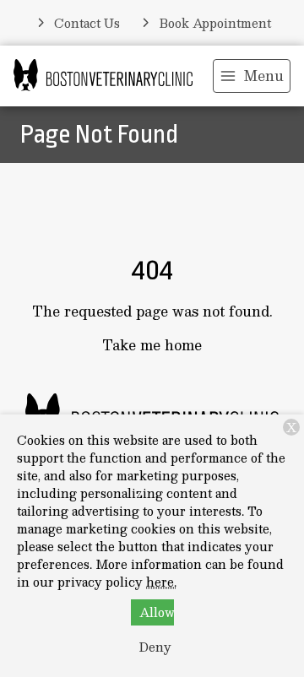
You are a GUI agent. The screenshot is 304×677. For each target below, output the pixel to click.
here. (161, 581)
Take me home (152, 344)
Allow (156, 612)
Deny (155, 646)
